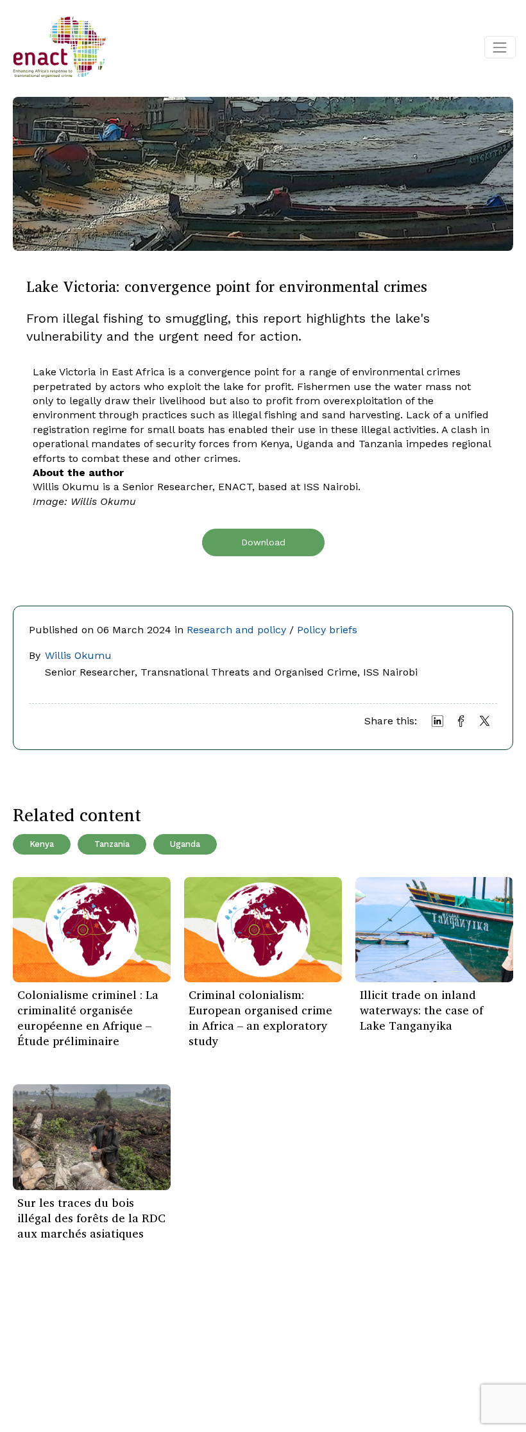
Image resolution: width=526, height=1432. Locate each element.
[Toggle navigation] (500, 47)
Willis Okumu (78, 655)
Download (263, 542)
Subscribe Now (267, 1349)
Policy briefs (327, 630)
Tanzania (112, 844)
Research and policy (236, 630)
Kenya (42, 844)
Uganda (185, 844)
